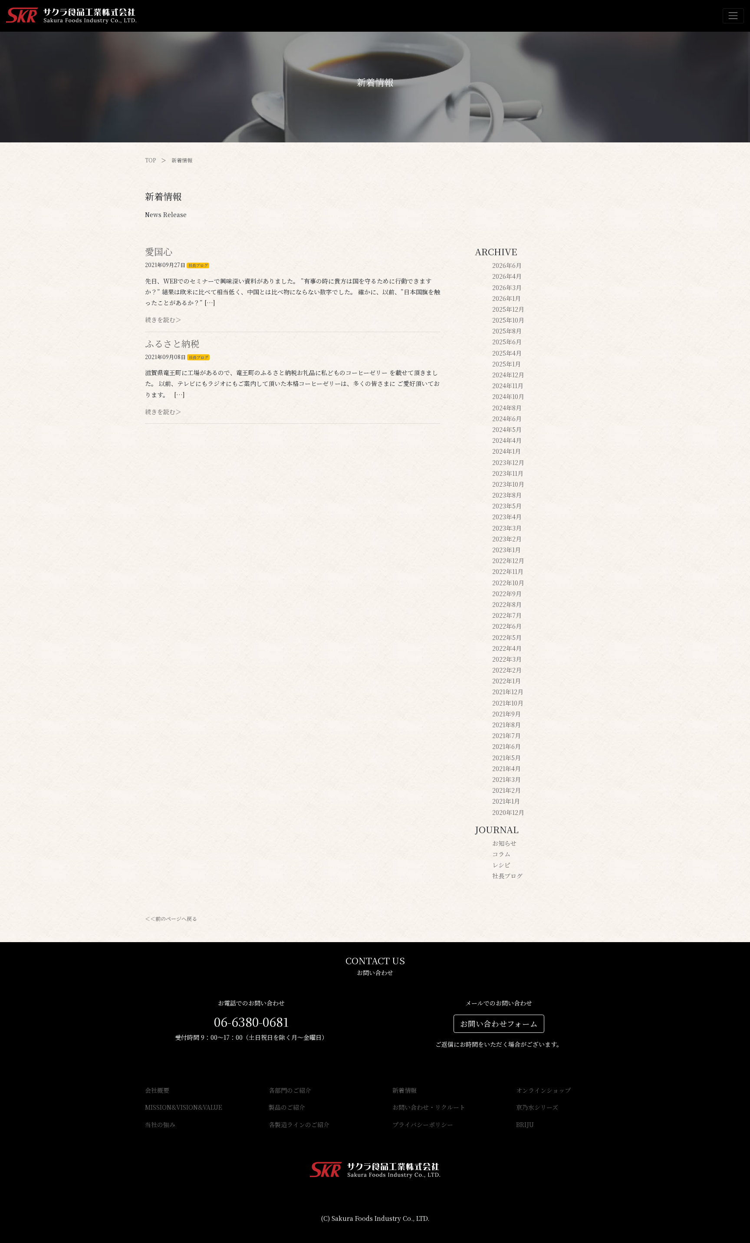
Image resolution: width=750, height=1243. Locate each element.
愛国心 (158, 251)
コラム (501, 854)
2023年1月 (506, 549)
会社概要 (157, 1090)
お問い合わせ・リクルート (428, 1107)
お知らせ (504, 843)
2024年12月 (508, 374)
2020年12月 (508, 812)
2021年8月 (506, 724)
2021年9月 (506, 713)
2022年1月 (506, 680)
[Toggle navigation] (733, 15)
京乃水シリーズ (537, 1107)
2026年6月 (507, 265)
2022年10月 (508, 582)
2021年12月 (507, 691)
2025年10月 (508, 320)
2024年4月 (507, 440)
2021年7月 (506, 735)
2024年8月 (507, 407)
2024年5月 (507, 429)
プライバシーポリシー (422, 1124)
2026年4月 (507, 276)
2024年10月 (508, 396)
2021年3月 (506, 779)
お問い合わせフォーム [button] (499, 1023)
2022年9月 (507, 593)
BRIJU (525, 1124)
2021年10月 (507, 703)
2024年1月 (506, 451)
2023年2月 (507, 538)
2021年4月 (506, 768)
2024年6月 (507, 418)
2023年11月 (507, 473)
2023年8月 (507, 495)
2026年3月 (507, 287)
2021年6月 (506, 746)
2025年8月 (507, 330)
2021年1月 (506, 801)
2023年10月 (508, 484)
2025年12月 (508, 309)
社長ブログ (198, 265)
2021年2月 (506, 790)
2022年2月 (507, 670)
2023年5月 (507, 505)
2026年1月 (506, 298)
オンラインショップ (543, 1090)
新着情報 (181, 160)
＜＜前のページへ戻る (171, 918)
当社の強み (160, 1124)
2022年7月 (507, 615)
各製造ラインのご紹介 (299, 1124)
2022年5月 (507, 637)
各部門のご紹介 (290, 1090)
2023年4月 (507, 516)
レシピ (501, 865)
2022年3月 (507, 659)
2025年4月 (507, 353)
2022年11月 (507, 571)
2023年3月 (507, 528)
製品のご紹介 (287, 1107)
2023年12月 (508, 462)
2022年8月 (507, 604)
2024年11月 (507, 385)
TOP (150, 160)
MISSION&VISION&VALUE (183, 1107)
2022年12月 (508, 560)
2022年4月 (507, 648)
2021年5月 (506, 757)
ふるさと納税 (172, 343)
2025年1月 (506, 363)
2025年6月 (507, 341)
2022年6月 (507, 626)
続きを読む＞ (163, 319)
